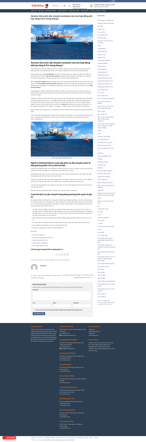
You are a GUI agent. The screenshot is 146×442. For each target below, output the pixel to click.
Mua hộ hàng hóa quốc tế (105, 182)
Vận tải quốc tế (102, 294)
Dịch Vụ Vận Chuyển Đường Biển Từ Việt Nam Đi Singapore (106, 119)
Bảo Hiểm (100, 26)
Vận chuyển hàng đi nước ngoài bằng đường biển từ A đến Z (106, 240)
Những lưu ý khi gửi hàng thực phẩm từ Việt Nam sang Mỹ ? (106, 194)
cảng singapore (102, 69)
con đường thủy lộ (103, 89)
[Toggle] (114, 75)
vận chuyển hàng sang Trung (106, 263)
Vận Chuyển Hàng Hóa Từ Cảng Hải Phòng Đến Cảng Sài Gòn (106, 247)
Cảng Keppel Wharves (104, 60)
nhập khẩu (101, 190)
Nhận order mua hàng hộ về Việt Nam (106, 186)
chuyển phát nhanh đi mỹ (105, 84)
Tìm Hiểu (100, 212)
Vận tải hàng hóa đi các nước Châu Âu (106, 290)
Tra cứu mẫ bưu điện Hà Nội (106, 226)
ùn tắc (99, 229)
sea (99, 206)
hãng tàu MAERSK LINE (104, 156)
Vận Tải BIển (101, 272)
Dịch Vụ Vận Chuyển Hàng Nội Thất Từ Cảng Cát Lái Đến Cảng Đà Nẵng (106, 125)
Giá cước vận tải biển (104, 136)
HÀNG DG (100, 153)
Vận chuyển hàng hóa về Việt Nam (106, 253)
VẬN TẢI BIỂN (101, 278)
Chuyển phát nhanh (103, 75)
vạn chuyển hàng (102, 235)
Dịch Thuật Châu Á (70, 440)
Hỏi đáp (100, 159)
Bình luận (35, 289)
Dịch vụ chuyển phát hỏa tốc (106, 98)
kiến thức (100, 168)
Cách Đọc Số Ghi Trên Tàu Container (105, 42)
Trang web (76, 302)
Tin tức (91, 437)
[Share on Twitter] (59, 254)
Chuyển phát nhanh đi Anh (40, 240)
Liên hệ (96, 437)
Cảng (99, 45)
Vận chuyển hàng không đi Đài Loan (42, 237)
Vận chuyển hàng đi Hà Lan (40, 245)
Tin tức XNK (45, 259)
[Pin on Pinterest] (64, 254)
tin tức (99, 214)
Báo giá (86, 437)
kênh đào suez (102, 165)
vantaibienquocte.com (94, 331)
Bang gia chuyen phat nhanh (106, 23)
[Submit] (64, 5)
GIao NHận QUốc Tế (103, 139)
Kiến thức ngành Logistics (105, 170)
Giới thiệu (41, 10)
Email (55, 302)
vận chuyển (101, 232)
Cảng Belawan (102, 48)
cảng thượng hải (102, 72)
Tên (34, 302)
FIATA (99, 133)
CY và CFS (101, 92)
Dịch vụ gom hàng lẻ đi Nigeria (104, 102)
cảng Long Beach (103, 63)
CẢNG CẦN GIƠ (102, 51)
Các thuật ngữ (102, 38)
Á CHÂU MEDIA (46, 440)
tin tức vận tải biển (103, 217)
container (56, 259)
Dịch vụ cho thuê (102, 95)
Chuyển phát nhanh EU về (105, 87)
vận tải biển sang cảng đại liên (106, 281)
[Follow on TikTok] (111, 1)
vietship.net (92, 329)
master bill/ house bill (104, 176)
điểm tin (100, 130)
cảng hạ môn (101, 57)
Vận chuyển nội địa (103, 266)
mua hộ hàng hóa (103, 179)
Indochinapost (92, 346)
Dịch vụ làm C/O (102, 114)
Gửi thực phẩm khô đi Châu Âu (106, 149)
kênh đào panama (103, 162)
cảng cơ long (101, 54)
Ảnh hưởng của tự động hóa (106, 20)
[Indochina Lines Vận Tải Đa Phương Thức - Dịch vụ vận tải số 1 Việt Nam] (40, 5)
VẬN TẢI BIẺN (101, 275)
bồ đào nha (101, 29)
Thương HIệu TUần (103, 209)
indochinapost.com (93, 335)
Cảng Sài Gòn (102, 66)
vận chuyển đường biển (64, 259)
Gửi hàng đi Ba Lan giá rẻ (105, 142)
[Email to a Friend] (62, 254)
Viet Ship (104, 346)
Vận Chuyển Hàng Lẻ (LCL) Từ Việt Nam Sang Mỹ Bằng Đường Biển (106, 258)
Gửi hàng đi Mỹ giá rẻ (38, 235)
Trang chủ (34, 10)
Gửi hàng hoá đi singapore (40, 243)
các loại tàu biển (102, 35)
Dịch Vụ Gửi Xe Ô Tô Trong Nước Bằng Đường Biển (105, 107)
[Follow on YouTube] (114, 1)
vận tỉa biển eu (102, 296)
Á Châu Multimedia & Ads (57, 440)
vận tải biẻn (101, 269)
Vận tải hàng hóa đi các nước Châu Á (106, 285)
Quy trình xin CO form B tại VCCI (105, 202)
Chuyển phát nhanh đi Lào (105, 81)
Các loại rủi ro (102, 32)
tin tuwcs (100, 223)
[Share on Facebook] (56, 254)
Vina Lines (99, 346)
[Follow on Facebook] (110, 1)
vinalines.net (92, 333)
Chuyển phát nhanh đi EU (105, 78)
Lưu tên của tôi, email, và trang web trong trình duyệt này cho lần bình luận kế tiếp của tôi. (58, 310)
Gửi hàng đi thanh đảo (104, 145)
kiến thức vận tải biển (104, 173)
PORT (99, 198)
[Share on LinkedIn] (67, 254)
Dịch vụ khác (101, 111)
